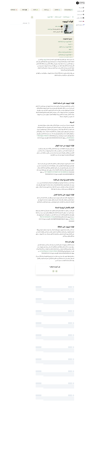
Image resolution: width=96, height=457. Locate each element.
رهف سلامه (57, 26)
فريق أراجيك (50, 29)
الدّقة (70, 49)
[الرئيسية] (73, 17)
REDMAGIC (12, 10)
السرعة (69, 44)
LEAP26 (57, 10)
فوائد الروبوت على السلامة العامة (64, 41)
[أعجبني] (56, 271)
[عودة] (32, 17)
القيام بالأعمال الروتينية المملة (65, 57)
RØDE (23, 10)
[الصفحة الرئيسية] (80, 3)
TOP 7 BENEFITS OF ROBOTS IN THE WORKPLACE (56, 172)
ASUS (45, 10)
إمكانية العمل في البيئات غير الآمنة (64, 52)
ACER (34, 10)
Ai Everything (68, 10)
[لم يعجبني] (53, 271)
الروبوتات (44, 59)
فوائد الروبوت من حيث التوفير (65, 47)
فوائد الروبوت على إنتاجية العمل (64, 54)
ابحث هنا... (24, 23)
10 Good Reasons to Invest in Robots (48, 251)
